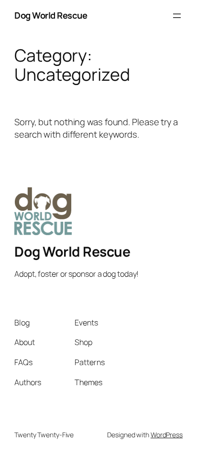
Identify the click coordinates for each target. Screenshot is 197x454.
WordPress (167, 434)
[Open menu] (177, 16)
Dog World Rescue (50, 15)
